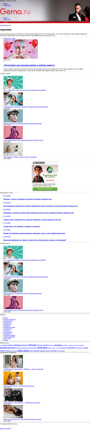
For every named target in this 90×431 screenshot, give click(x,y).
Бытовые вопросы (10, 319)
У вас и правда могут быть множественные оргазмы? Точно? (23, 140)
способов (53, 351)
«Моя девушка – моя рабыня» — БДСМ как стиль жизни (22, 402)
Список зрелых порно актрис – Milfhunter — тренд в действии (23, 369)
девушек (10, 345)
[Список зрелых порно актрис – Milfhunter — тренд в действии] (13, 367)
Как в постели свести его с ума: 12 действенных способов (22, 419)
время (5, 345)
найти (49, 348)
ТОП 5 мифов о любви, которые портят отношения (20, 157)
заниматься (65, 345)
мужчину (34, 348)
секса (26, 350)
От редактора (8, 332)
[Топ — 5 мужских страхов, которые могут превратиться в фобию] (13, 88)
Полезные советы (9, 335)
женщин (46, 345)
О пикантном (8, 329)
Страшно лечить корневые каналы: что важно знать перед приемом (26, 107)
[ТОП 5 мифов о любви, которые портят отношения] (13, 155)
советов (42, 351)
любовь (81, 345)
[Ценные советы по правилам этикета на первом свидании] (13, 122)
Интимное (7, 325)
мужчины (42, 347)
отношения (70, 348)
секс (19, 350)
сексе (31, 351)
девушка (17, 345)
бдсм (1, 345)
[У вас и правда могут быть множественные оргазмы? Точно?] (13, 138)
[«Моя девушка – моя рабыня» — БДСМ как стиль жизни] (13, 401)
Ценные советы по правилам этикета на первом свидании (23, 123)
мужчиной (29, 348)
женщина (51, 345)
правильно (8, 351)
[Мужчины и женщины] (15, 14)
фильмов (62, 351)
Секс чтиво (7, 338)
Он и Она (6, 330)
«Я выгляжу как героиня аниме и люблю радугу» (29, 65)
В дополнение (8, 321)
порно (2, 351)
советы (47, 351)
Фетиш (6, 340)
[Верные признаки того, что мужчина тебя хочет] (13, 384)
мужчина (11, 348)
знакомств (71, 345)
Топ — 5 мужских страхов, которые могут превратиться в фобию (25, 90)
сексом (36, 351)
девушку (39, 345)
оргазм (57, 347)
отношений (63, 348)
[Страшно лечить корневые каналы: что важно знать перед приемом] (13, 105)
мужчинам (18, 348)
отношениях (79, 348)
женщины (58, 345)
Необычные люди (9, 327)
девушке (24, 345)
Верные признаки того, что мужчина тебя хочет (19, 386)
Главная (2, 25)
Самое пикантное (9, 337)
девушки (32, 345)
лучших (77, 345)
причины (14, 351)
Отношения (7, 333)
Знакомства (7, 322)
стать (58, 350)
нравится (54, 347)
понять (85, 348)
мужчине (23, 348)
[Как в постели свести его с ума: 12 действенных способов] (13, 418)
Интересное (7, 324)
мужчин (3, 347)
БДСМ (6, 318)
